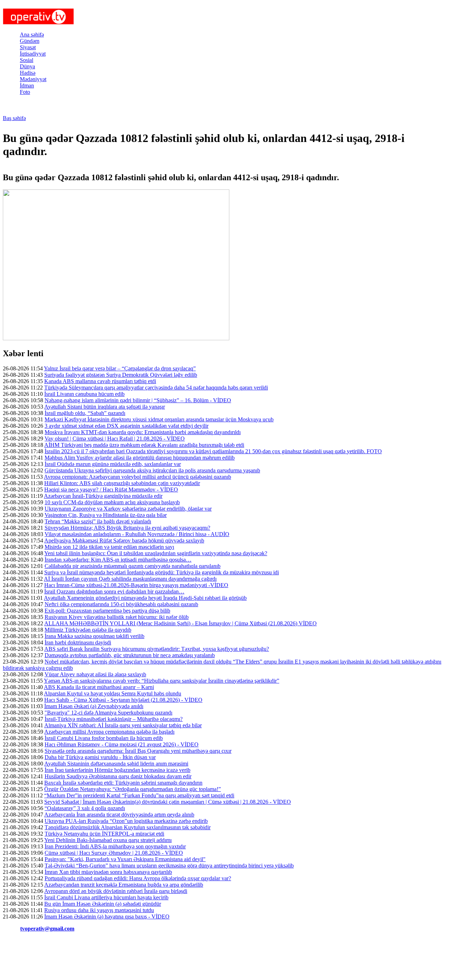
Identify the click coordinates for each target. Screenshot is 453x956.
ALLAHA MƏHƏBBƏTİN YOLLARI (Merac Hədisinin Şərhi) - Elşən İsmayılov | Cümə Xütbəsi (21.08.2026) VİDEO (180, 623)
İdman (27, 85)
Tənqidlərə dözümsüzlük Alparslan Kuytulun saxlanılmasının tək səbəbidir (128, 827)
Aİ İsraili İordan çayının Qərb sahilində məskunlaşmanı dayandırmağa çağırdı (130, 579)
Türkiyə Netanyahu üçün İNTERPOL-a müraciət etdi (104, 834)
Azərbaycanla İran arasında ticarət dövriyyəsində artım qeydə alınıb (119, 815)
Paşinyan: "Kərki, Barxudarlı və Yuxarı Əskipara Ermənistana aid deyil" (125, 859)
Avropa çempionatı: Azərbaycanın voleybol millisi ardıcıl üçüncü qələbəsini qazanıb (137, 477)
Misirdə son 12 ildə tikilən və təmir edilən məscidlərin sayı (109, 547)
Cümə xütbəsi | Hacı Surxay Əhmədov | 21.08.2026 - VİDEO (114, 853)
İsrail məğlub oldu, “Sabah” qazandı (85, 413)
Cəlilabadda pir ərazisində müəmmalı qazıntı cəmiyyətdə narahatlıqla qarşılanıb (132, 566)
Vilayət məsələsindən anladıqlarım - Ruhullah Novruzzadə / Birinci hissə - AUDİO (137, 534)
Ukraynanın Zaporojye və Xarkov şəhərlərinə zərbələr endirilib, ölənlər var (128, 509)
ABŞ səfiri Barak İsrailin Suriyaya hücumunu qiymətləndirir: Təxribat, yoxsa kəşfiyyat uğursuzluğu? (156, 649)
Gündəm (29, 41)
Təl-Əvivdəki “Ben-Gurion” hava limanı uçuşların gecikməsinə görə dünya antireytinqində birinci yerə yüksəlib (169, 866)
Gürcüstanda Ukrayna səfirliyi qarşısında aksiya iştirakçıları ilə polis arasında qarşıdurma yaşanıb (152, 470)
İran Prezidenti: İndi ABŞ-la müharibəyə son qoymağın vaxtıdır (115, 846)
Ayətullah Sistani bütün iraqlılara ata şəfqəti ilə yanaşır (104, 407)
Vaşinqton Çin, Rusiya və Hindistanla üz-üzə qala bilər (106, 515)
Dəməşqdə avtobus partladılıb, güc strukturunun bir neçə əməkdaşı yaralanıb (130, 655)
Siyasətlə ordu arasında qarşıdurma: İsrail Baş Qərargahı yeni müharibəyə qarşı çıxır (138, 751)
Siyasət (28, 47)
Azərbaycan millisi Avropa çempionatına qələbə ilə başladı (109, 732)
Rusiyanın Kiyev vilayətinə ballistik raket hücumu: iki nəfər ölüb (117, 617)
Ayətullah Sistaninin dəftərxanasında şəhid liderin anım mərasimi (116, 764)
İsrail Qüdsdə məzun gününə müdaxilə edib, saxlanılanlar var (113, 464)
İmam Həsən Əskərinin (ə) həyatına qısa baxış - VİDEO (107, 917)
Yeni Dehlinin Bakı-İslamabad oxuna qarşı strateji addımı (108, 840)
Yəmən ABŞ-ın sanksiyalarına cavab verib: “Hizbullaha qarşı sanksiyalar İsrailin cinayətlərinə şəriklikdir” (161, 681)
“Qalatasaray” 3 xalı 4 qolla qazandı (85, 808)
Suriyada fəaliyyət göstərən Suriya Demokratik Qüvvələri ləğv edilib (120, 375)
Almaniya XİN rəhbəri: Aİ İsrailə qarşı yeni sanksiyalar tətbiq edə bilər (123, 725)
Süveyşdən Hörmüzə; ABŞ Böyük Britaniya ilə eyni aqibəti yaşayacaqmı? (127, 528)
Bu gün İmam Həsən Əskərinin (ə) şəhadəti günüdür (102, 904)
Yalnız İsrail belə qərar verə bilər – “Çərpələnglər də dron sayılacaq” (120, 368)
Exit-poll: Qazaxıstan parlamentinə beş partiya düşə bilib (107, 611)
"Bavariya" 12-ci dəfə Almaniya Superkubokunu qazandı (108, 713)
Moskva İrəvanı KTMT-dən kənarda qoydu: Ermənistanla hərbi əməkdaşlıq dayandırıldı (143, 432)
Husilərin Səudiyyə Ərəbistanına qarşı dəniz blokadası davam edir (118, 776)
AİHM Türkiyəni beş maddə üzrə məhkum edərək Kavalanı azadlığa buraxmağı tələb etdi (144, 445)
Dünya (27, 66)
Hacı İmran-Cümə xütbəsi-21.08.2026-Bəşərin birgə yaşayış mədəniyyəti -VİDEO (136, 585)
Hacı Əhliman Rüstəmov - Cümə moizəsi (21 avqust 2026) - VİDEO (122, 744)
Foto (25, 92)
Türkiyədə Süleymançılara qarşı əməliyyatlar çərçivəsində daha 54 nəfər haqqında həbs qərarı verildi (156, 388)
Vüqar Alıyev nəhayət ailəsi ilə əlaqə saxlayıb (95, 674)
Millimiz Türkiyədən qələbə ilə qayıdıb (88, 630)
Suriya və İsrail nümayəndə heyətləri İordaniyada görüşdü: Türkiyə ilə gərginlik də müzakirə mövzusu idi (161, 572)
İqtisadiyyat (33, 54)
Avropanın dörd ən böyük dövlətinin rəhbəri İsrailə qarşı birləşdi (115, 891)
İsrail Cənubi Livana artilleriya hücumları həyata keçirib (106, 897)
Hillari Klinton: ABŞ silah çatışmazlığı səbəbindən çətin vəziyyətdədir (122, 483)
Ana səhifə (32, 35)
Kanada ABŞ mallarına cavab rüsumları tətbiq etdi (100, 381)
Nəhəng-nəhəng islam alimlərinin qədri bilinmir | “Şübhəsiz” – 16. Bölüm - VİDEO (138, 400)
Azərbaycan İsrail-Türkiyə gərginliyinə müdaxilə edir (103, 496)
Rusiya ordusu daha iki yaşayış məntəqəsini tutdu (99, 910)
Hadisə (27, 73)
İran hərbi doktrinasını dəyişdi (78, 642)
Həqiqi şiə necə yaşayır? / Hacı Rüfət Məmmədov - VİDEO (111, 489)
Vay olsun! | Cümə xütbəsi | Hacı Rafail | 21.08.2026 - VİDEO (115, 439)
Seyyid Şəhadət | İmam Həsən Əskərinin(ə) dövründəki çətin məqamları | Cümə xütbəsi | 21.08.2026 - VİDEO (167, 802)
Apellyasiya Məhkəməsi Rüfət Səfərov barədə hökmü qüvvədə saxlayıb (124, 540)
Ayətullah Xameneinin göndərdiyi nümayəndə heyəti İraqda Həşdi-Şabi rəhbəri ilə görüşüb (145, 598)
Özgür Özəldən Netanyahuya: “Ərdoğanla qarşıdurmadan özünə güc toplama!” (132, 789)
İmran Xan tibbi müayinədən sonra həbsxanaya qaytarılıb (108, 872)
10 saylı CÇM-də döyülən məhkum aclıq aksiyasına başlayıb (112, 502)
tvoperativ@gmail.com (47, 929)
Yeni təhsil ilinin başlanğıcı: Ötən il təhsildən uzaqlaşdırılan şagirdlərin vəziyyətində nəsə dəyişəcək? (155, 553)
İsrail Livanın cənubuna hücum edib (84, 394)
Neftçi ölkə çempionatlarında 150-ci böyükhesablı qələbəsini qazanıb (121, 604)
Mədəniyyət (33, 79)
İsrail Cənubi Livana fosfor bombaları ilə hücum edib (104, 738)
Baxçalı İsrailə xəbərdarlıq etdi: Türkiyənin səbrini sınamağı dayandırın (123, 783)
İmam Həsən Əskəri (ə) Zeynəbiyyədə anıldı (93, 706)
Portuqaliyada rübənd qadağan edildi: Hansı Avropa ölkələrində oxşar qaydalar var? (138, 878)
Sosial (26, 60)
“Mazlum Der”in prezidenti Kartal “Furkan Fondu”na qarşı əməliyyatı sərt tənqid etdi (139, 795)
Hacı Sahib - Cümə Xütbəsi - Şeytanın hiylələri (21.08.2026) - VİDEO (123, 700)
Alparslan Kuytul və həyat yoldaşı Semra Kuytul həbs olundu (112, 693)
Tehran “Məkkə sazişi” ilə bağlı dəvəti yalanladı (98, 521)
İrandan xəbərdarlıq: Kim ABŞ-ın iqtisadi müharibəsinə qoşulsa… (118, 560)
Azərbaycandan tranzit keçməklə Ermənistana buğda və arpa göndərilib (123, 885)
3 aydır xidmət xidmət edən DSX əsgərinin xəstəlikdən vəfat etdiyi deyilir (126, 426)
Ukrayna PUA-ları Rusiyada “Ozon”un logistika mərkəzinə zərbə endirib (126, 821)
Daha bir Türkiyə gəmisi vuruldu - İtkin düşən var (100, 757)
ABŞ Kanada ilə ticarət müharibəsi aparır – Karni (99, 687)
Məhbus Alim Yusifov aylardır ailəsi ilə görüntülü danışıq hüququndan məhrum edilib (140, 458)
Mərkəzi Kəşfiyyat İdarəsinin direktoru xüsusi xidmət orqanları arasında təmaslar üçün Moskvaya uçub (159, 419)
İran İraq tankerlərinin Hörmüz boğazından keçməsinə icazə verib (117, 770)
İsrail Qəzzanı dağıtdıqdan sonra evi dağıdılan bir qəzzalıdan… (114, 591)
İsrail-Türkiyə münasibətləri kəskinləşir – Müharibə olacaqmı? (114, 719)
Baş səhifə (14, 118)
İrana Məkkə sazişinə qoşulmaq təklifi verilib (94, 636)
